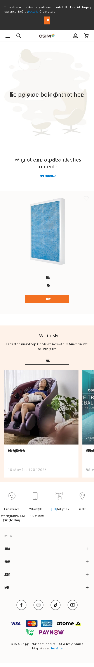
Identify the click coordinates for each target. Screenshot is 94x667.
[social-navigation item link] (21, 605)
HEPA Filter (47, 277)
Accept (47, 20)
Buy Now (47, 299)
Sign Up (53, 509)
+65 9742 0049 (35, 516)
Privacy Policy (33, 11)
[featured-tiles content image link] (41, 407)
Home (4, 536)
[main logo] (47, 35)
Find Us (82, 509)
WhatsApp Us (35, 509)
